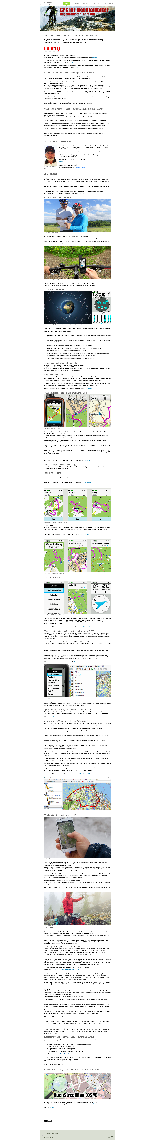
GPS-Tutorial (86, 626)
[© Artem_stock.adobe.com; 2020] (77, 908)
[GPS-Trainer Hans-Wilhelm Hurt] (50, 155)
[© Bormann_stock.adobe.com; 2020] (77, 262)
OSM (53, 716)
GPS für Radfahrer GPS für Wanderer (46, 3)
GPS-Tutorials (47, 188)
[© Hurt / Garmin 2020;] (77, 680)
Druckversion (46, 1136)
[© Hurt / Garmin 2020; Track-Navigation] (77, 410)
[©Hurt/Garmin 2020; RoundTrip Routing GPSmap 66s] (77, 504)
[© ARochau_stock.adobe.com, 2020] (77, 215)
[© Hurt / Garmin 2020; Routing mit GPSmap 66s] (77, 555)
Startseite (51, 1107)
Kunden (61, 161)
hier (75, 662)
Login (112, 1136)
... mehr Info (91, 1104)
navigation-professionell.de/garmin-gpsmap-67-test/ (65, 969)
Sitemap (53, 1136)
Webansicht (110, 1137)
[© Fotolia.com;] (77, 837)
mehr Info (94, 57)
